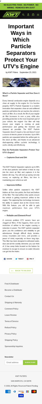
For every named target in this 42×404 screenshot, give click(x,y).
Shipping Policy (11, 340)
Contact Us (9, 296)
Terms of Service (11, 321)
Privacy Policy (10, 334)
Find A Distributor (12, 284)
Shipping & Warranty (13, 303)
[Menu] (38, 14)
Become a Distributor (13, 290)
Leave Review (11, 315)
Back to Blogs (23, 271)
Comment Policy (11, 309)
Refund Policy (10, 328)
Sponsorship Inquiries (14, 346)
